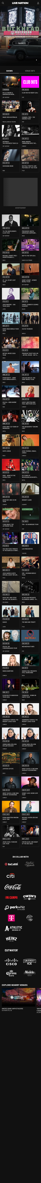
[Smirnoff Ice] (29, 961)
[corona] (11, 973)
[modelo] (29, 973)
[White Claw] (29, 918)
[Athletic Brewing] (13, 928)
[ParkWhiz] (15, 907)
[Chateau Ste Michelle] (29, 864)
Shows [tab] (9, 71)
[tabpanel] (20, 462)
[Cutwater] (11, 950)
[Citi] (11, 876)
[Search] (3, 3)
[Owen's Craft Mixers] (29, 897)
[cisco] (11, 961)
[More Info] (37, 9)
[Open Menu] (38, 3)
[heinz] (11, 939)
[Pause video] (36, 60)
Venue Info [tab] (30, 71)
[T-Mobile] (11, 918)
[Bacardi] (11, 864)
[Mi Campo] (11, 897)
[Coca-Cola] (13, 887)
